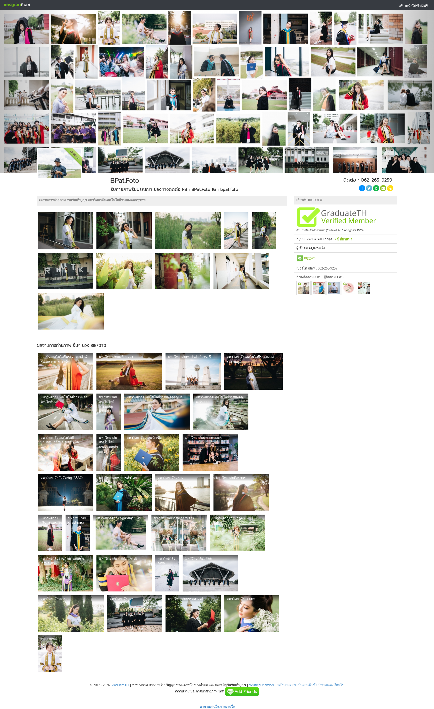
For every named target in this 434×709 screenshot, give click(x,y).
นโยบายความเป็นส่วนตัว (295, 685)
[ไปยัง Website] (390, 188)
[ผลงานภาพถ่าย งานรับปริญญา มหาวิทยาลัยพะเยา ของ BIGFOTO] (70, 613)
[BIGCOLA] (334, 288)
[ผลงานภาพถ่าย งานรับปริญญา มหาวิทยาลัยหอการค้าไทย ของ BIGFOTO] (124, 492)
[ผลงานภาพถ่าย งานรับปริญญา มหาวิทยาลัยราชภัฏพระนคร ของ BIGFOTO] (237, 533)
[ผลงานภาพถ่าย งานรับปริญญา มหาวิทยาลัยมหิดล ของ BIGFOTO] (210, 573)
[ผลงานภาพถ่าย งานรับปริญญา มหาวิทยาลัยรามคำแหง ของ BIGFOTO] (78, 533)
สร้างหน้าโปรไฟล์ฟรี (413, 6)
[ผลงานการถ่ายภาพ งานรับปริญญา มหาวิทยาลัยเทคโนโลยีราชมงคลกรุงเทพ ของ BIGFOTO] (65, 230)
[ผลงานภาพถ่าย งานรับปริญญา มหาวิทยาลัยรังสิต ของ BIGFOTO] (167, 573)
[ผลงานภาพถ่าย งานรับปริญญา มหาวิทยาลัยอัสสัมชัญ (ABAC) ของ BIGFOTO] (65, 492)
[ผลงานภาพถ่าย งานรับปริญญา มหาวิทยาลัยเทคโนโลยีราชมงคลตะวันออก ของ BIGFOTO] (220, 412)
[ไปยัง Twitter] (369, 188)
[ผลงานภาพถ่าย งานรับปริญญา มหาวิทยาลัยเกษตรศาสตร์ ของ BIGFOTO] (210, 452)
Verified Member (261, 685)
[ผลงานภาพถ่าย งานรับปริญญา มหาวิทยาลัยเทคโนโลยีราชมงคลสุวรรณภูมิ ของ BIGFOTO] (253, 371)
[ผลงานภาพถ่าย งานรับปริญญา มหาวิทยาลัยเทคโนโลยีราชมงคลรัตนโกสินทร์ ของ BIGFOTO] (65, 412)
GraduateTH (120, 685)
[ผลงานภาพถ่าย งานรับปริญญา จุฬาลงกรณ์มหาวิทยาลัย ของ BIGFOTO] (50, 653)
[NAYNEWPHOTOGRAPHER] (303, 288)
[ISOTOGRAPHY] (349, 288)
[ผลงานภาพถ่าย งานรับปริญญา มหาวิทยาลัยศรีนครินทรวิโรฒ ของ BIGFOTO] (50, 533)
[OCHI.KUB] (364, 288)
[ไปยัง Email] (383, 188)
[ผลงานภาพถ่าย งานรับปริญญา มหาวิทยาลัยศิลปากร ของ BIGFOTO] (241, 492)
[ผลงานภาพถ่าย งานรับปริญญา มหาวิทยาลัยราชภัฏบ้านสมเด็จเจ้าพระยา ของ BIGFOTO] (65, 573)
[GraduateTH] (17, 5)
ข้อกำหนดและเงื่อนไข (328, 685)
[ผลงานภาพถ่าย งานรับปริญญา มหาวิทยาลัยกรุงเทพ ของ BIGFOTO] (251, 613)
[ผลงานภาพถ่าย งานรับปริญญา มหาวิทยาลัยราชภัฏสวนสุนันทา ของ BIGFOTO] (120, 533)
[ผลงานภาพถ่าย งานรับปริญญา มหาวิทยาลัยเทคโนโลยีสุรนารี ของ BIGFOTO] (193, 371)
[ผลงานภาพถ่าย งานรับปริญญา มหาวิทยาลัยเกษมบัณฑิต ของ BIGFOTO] (151, 452)
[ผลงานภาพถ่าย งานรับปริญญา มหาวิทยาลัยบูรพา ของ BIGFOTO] (134, 613)
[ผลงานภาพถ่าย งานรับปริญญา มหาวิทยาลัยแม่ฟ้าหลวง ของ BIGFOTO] (129, 371)
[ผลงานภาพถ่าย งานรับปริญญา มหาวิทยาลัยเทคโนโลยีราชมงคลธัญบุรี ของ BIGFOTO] (157, 412)
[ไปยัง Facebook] (362, 188)
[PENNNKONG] (318, 288)
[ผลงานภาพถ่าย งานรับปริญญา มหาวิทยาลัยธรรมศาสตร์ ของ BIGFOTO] (193, 613)
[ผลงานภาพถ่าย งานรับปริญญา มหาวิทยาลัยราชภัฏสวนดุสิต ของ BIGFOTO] (179, 533)
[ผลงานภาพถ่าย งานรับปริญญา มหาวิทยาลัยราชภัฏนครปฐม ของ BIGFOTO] (124, 573)
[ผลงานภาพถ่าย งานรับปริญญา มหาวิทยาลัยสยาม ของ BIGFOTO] (182, 492)
